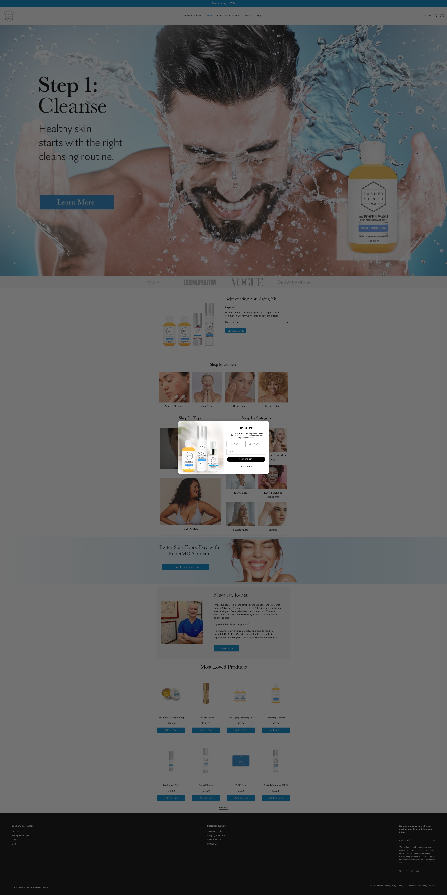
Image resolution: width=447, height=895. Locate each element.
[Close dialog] (266, 423)
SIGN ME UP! (246, 459)
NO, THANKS (246, 466)
